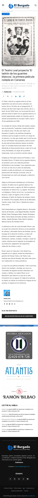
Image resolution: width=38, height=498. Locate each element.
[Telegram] (20, 96)
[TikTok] (23, 479)
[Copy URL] (24, 96)
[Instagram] (7, 303)
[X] (7, 96)
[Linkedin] (15, 96)
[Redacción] (7, 293)
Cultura (5, 14)
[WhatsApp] (11, 96)
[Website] (12, 303)
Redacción (7, 92)
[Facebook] (3, 96)
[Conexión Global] (19, 6)
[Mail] (9, 303)
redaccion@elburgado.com (22, 466)
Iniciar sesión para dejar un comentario (19, 316)
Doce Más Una (31, 496)
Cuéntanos (19, 462)
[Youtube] (27, 479)
